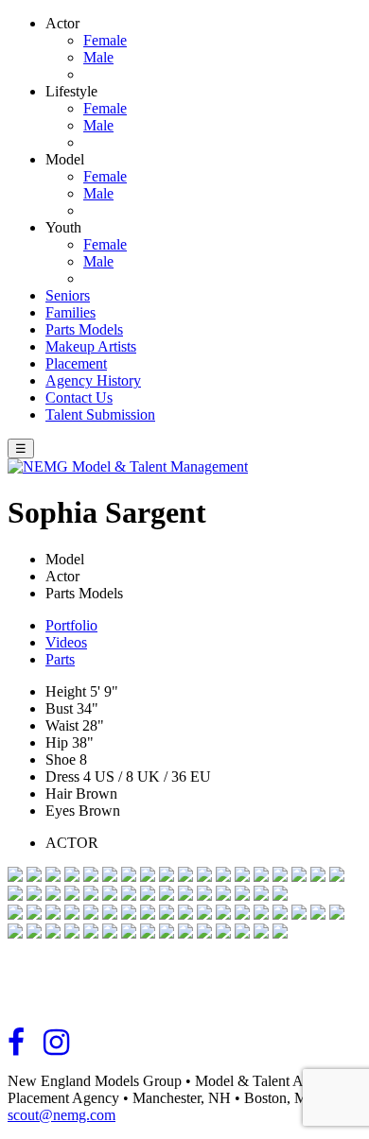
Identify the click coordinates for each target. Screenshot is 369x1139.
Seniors (67, 295)
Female (105, 40)
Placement (76, 363)
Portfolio (71, 625)
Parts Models (84, 329)
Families (70, 312)
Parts (60, 659)
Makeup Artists (90, 346)
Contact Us (79, 397)
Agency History (93, 380)
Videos (66, 642)
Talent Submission (100, 414)
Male (98, 57)
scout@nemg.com (61, 1115)
